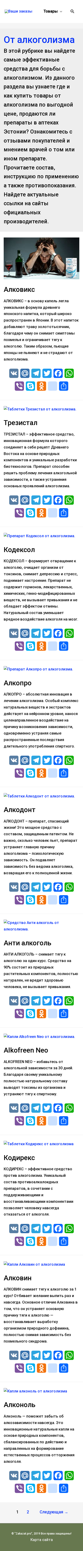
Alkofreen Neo (26, 1050)
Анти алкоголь (27, 943)
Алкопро (18, 683)
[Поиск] (72, 11)
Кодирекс (19, 1158)
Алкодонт (20, 810)
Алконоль (20, 1405)
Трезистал (20, 423)
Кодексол (19, 550)
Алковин (18, 1278)
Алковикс (19, 289)
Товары (51, 11)
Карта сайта (41, 1540)
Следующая (54, 1512)
